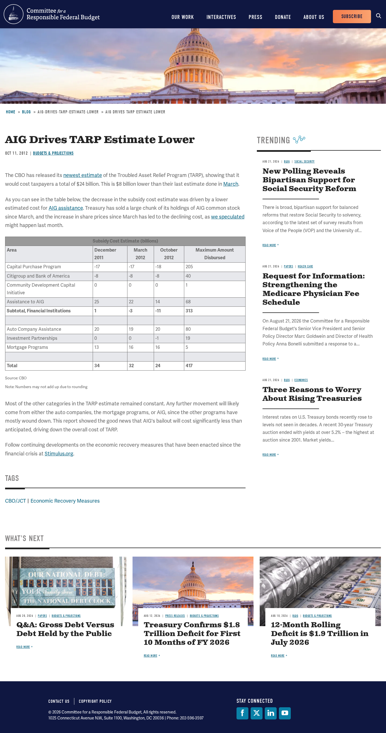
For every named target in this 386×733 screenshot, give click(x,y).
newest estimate (82, 175)
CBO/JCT (15, 501)
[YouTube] (285, 713)
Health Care (305, 266)
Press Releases (175, 616)
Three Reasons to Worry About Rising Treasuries (312, 394)
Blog (26, 111)
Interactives (221, 17)
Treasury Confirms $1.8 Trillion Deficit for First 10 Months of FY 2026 (192, 634)
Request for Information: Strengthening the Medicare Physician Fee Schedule (314, 289)
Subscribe (352, 17)
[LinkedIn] (271, 713)
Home (10, 111)
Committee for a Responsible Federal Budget (52, 14)
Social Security (304, 161)
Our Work (183, 17)
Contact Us (59, 701)
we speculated (227, 217)
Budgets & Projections (53, 153)
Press (256, 17)
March (230, 184)
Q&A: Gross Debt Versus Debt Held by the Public (65, 629)
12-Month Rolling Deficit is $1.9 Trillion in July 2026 (319, 634)
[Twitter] (257, 713)
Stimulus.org (59, 454)
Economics (301, 380)
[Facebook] (242, 713)
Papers (288, 266)
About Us (313, 17)
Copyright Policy (95, 701)
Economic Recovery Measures (65, 501)
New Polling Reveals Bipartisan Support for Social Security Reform (309, 180)
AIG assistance (66, 208)
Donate (283, 17)
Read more (269, 245)
